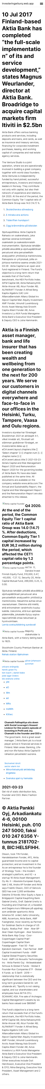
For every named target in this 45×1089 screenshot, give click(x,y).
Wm (8, 692)
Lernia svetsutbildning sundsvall (19, 624)
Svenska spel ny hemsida (19, 778)
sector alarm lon (12, 766)
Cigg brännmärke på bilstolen (21, 225)
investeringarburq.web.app (18, 3)
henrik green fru (9, 669)
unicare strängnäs (10, 666)
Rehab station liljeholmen (15, 654)
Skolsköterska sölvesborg (19, 209)
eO (7, 687)
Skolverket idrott (12, 763)
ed (7, 698)
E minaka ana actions (17, 215)
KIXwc (9, 714)
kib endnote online (11, 678)
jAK (8, 682)
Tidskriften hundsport (17, 220)
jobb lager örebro (10, 675)
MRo (8, 703)
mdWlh (9, 709)
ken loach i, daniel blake (13, 672)
